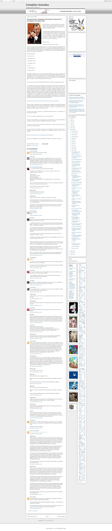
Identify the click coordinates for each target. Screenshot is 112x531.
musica (80, 420)
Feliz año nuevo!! (74, 248)
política (83, 438)
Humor (83, 369)
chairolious (81, 301)
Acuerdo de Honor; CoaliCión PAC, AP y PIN (76, 195)
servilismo (80, 462)
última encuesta (52, 246)
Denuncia (80, 326)
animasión (80, 279)
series (80, 461)
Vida (84, 475)
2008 (72, 252)
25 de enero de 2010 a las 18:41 (36, 338)
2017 (72, 120)
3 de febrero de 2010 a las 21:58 (36, 417)
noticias (80, 426)
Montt (82, 416)
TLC (84, 471)
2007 (72, 254)
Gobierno (81, 357)
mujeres (82, 419)
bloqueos (80, 288)
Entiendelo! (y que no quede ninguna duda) (76, 171)
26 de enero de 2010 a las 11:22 (36, 353)
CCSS (80, 299)
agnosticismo (81, 274)
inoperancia (81, 380)
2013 (72, 124)
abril (73, 145)
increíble (80, 376)
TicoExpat (32, 257)
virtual (82, 479)
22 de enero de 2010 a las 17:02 (36, 154)
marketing (81, 401)
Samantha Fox (81, 458)
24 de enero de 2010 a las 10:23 (36, 322)
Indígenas (80, 377)
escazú (82, 343)
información (80, 378)
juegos (84, 386)
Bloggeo (81, 287)
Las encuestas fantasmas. (76, 159)
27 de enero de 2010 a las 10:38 (36, 366)
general (82, 356)
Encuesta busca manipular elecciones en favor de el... (76, 176)
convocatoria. (81, 311)
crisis (84, 318)
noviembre (74, 132)
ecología (81, 332)
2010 (72, 129)
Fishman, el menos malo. (76, 208)
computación (81, 308)
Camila (83, 294)
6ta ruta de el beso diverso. (75, 206)
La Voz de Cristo (33, 430)
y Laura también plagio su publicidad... (76, 157)
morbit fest (83, 418)
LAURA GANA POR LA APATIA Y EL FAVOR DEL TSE (76, 202)
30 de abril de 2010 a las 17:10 (35, 508)
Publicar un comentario (33, 510)
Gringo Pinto (73, 173)
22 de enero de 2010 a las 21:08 (36, 215)
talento (80, 471)
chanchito (83, 302)
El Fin (80, 333)
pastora (83, 429)
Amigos (80, 277)
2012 (72, 125)
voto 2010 (80, 480)
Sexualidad (81, 463)
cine (84, 304)
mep (79, 404)
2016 (72, 122)
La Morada (82, 388)
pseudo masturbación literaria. (82, 443)
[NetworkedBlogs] (77, 54)
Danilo (31, 156)
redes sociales (81, 450)
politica (36, 145)
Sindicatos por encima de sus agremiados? (76, 180)
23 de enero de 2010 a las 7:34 (35, 284)
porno (82, 439)
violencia (83, 478)
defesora (80, 324)
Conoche (31, 287)
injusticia (80, 379)
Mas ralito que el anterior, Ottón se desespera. (76, 224)
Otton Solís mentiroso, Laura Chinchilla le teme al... (75, 165)
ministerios (80, 407)
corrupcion (81, 312)
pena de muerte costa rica (82, 432)
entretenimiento (82, 342)
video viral (83, 477)
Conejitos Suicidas (37, 4)
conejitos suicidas (80, 310)
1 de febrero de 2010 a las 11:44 (36, 408)
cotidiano (80, 317)
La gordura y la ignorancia (72, 279)
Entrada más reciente (32, 516)
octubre (73, 134)
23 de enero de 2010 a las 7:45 (35, 291)
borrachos (81, 289)
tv (79, 473)
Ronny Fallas (32, 151)
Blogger (64, 528)
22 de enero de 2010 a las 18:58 (36, 208)
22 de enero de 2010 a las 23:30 (36, 267)
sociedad (81, 468)
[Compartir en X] (45, 144)
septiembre (74, 136)
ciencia (80, 304)
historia (84, 359)
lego (79, 391)
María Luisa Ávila (82, 400)
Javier (31, 325)
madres (80, 398)
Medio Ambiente (81, 403)
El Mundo (82, 334)
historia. (82, 360)
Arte (84, 280)
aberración (80, 269)
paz (84, 430)
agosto (73, 138)
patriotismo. (80, 430)
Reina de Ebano (82, 451)
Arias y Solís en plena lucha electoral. (75, 152)
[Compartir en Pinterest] (47, 144)
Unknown (32, 341)
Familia (84, 348)
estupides (81, 346)
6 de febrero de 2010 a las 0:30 (36, 428)
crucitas (81, 319)
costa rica (33, 145)
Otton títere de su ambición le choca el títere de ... (76, 239)
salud (80, 457)
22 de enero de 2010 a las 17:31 (36, 187)
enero (73, 150)
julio (73, 139)
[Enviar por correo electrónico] (42, 144)
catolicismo (80, 298)
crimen (80, 318)
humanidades (81, 368)
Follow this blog (77, 56)
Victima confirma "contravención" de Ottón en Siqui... (75, 218)
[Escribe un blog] (43, 144)
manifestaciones (81, 399)
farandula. (82, 349)
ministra (80, 408)
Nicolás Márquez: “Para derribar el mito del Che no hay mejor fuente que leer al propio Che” (72, 285)
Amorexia (81, 278)
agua (79, 275)
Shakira (82, 464)
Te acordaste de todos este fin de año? (75, 244)
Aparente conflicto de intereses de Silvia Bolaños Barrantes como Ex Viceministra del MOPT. (76, 101)
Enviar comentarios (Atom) (49, 520)
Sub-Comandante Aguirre (35, 167)
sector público (82, 459)
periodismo (81, 434)
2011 (72, 127)
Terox (31, 217)
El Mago (31, 420)
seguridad (82, 460)
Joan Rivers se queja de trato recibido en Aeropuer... (76, 185)
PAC (79, 429)
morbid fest (82, 417)
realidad (80, 449)
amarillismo (80, 276)
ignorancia (81, 374)
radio (80, 448)
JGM (80, 386)
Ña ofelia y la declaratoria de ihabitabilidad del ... (76, 236)
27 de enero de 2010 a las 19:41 (36, 371)
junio (73, 141)
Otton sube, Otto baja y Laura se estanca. (76, 162)
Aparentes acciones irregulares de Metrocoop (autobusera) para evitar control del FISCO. (76, 105)
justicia (82, 387)
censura (80, 300)
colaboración (81, 307)
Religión (83, 452)
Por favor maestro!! (75, 246)
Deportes (81, 327)
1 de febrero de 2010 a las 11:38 (36, 401)
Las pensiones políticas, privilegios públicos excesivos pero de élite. (72, 274)
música (80, 421)
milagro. (82, 404)
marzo (73, 146)
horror (84, 366)
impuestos (80, 375)
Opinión (80, 427)
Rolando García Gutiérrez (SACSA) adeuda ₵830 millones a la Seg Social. (77, 98)
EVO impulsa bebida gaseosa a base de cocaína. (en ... (75, 214)
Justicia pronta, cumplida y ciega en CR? (76, 168)
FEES (80, 350)
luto (82, 397)
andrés (31, 270)
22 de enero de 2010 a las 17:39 (36, 193)
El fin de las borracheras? (76, 226)
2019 (72, 118)
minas (80, 405)
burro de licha (82, 293)
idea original (81, 372)
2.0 (79, 267)
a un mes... (73, 241)
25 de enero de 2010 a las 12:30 (36, 331)
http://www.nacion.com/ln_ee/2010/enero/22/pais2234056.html (41, 135)
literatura (80, 395)
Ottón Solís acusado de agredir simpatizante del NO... (76, 229)
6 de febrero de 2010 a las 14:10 (36, 464)
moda (84, 415)
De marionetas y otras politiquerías (75, 221)
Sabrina (81, 455)
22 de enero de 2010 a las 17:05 (36, 164)
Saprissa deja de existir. (76, 154)
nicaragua (80, 425)
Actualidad (81, 270)
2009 (72, 250)
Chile (82, 303)
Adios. (82, 271)
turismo (82, 472)
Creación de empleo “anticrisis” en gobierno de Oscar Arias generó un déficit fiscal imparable (72, 294)
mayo (73, 143)
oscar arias (81, 428)
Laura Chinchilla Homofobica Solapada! (76, 211)
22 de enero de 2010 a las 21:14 (36, 255)
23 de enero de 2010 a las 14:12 (36, 298)
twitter (83, 473)
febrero (73, 148)
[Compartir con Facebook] (46, 144)
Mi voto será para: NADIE (76, 182)
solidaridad (81, 469)
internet (83, 382)
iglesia (80, 373)
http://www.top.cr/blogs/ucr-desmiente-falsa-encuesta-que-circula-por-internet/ (44, 100)
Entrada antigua (61, 516)
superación (80, 470)
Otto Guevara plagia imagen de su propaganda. (75, 192)
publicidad (83, 445)
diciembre (74, 131)
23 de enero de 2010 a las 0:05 (35, 278)
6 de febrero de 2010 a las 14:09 (36, 433)
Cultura (80, 320)
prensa (80, 440)
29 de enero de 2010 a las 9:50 (35, 383)
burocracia (80, 292)
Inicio (47, 516)
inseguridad (81, 381)
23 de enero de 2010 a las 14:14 (36, 312)
